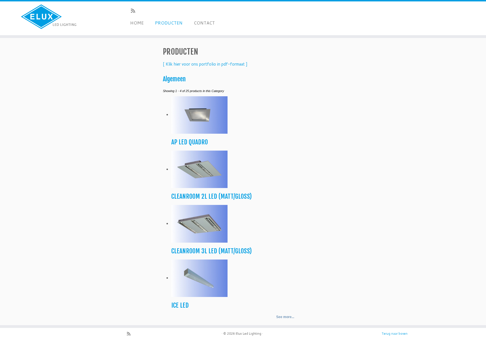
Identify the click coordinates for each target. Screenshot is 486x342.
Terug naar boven (395, 333)
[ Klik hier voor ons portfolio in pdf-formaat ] (205, 64)
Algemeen (174, 79)
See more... (285, 317)
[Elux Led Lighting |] (56, 18)
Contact (204, 23)
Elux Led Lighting (248, 333)
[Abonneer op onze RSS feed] (135, 11)
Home (137, 23)
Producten (169, 23)
